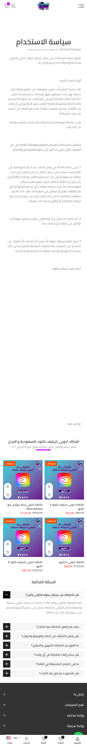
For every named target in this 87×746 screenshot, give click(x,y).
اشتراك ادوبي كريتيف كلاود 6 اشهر (25, 564)
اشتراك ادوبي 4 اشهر (71, 562)
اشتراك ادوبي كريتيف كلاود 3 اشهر (66, 506)
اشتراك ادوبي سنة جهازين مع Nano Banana (24, 506)
